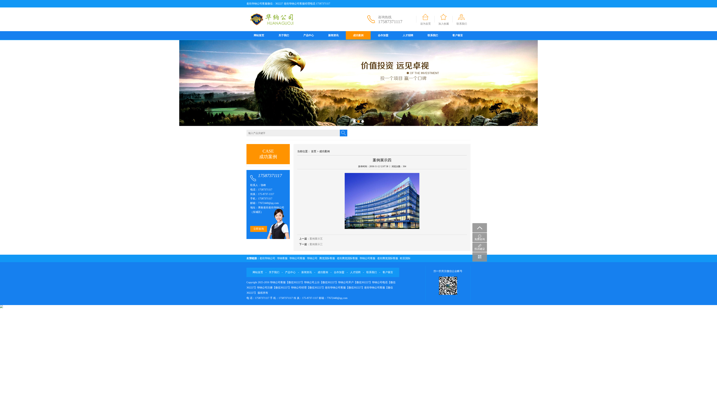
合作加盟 (383, 35)
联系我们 (462, 23)
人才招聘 (408, 35)
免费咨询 (479, 239)
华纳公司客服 (297, 258)
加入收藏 (443, 23)
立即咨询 (258, 228)
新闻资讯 (333, 35)
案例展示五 (316, 238)
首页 (313, 151)
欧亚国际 (405, 258)
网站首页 (259, 35)
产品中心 (308, 35)
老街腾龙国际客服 (347, 258)
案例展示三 (316, 244)
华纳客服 (282, 258)
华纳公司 (312, 258)
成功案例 (358, 35)
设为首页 (425, 23)
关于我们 (284, 35)
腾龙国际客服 (327, 258)
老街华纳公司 (267, 258)
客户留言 (457, 35)
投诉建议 (479, 249)
